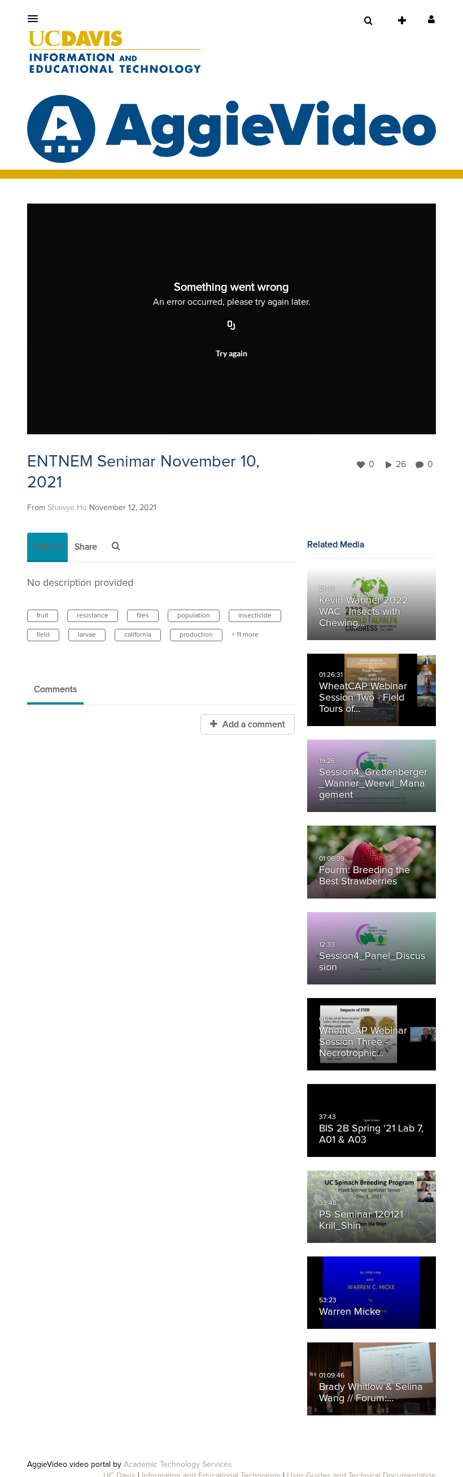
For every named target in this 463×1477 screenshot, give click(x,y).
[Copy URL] (231, 326)
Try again (231, 353)
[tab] (47, 547)
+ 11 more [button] (245, 635)
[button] (36, 19)
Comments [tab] (55, 689)
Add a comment (252, 724)
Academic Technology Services (178, 1465)
